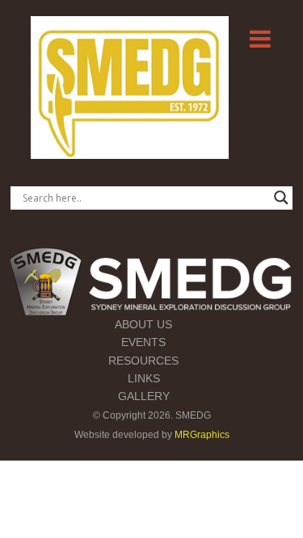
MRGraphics (202, 434)
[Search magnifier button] (281, 197)
